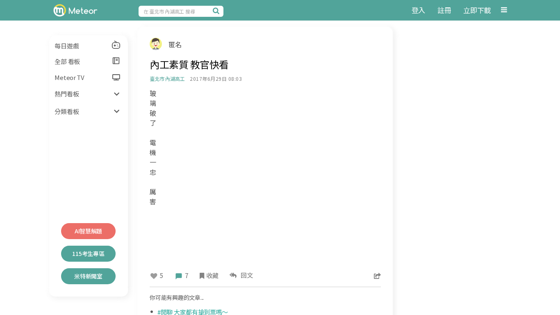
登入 (418, 10)
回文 (246, 275)
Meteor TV (69, 77)
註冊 (444, 10)
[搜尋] (217, 10)
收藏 (212, 275)
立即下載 (477, 10)
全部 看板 (67, 61)
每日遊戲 (67, 45)
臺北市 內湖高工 (167, 78)
